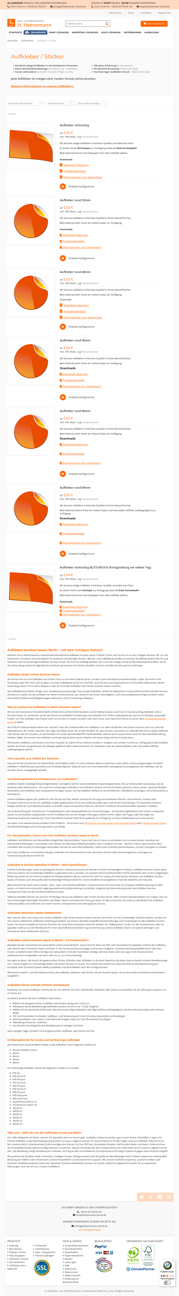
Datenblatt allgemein (76, 165)
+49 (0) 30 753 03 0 (36, 6)
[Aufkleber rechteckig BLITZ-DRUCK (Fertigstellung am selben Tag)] (31, 588)
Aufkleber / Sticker (18, 1258)
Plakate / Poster (17, 1252)
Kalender (14, 1245)
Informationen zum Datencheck (83, 177)
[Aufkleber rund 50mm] (31, 361)
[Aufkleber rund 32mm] (31, 220)
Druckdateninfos (73, 1248)
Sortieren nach (16, 103)
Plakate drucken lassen (154, 823)
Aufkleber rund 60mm (75, 411)
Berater (69, 1258)
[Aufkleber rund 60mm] (31, 431)
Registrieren (164, 12)
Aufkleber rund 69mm (75, 488)
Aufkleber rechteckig (74, 125)
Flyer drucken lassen (125, 823)
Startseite (12, 40)
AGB (67, 1265)
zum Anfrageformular (89, 1229)
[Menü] (173, 1261)
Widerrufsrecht (72, 1275)
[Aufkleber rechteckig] (31, 146)
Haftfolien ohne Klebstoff (16, 1267)
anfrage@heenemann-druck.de (69, 6)
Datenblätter (71, 1252)
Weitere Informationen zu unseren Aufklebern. (42, 86)
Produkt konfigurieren (82, 186)
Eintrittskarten (17, 1262)
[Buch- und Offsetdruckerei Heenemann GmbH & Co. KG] (32, 23)
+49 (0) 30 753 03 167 (122, 6)
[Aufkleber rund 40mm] (31, 292)
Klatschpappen (17, 1255)
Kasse (131, 12)
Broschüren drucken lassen (99, 823)
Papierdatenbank (74, 1255)
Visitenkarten (42, 1248)
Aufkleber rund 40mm (75, 272)
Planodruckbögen (44, 1255)
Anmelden (146, 12)
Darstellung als (56, 103)
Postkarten (41, 1245)
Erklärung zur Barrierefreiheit (71, 1280)
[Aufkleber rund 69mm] (31, 508)
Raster (67, 103)
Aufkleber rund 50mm (75, 340)
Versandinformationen (77, 1245)
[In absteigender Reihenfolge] (42, 103)
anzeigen (95, 103)
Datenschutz (71, 1272)
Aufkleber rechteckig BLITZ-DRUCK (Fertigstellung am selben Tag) (105, 567)
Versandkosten (90, 136)
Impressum (71, 1268)
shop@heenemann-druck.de (154, 6)
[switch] (167, 1283)
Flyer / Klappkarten (45, 1252)
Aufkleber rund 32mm (75, 200)
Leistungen (70, 1262)
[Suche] (106, 23)
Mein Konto (115, 12)
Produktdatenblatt (75, 171)
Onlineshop (27, 40)
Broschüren (15, 1248)
